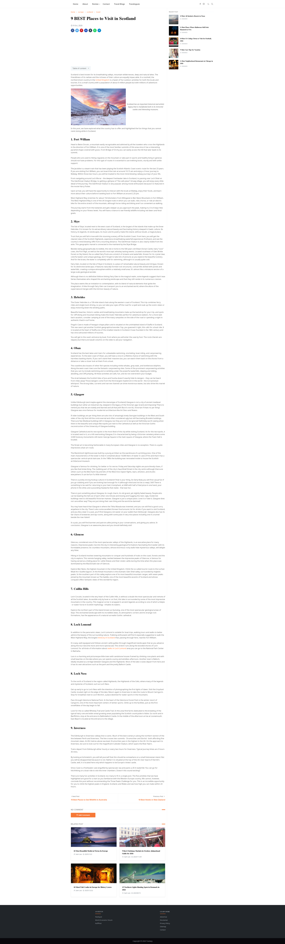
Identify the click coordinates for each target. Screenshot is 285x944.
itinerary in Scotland (106, 637)
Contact (163, 930)
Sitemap (163, 926)
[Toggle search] (212, 4)
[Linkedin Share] (86, 30)
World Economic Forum (103, 920)
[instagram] (204, 4)
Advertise (163, 917)
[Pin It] (81, 30)
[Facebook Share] (72, 30)
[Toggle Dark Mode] (208, 4)
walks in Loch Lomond (117, 648)
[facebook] (200, 4)
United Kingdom (102, 80)
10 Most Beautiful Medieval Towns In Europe (91, 851)
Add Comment (84, 815)
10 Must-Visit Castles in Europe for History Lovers (93, 887)
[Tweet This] (77, 30)
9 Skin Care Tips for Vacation (190, 50)
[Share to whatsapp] (95, 30)
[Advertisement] (118, 50)
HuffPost (98, 923)
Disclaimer (164, 920)
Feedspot (98, 917)
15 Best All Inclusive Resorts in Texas (192, 16)
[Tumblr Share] (90, 30)
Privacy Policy (165, 923)
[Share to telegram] (99, 30)
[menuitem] (75, 4)
